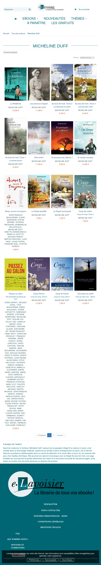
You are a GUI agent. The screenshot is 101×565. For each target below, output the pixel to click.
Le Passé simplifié (38, 211)
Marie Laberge (12, 372)
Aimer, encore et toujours (15, 211)
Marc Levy (11, 384)
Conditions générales (50, 522)
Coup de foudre (62, 293)
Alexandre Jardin (15, 369)
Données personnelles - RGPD (50, 516)
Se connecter (84, 9)
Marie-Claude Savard (15, 411)
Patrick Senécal (15, 418)
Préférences (34, 559)
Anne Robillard (14, 409)
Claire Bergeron (16, 218)
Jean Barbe (19, 329)
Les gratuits (62, 22)
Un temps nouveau (85, 157)
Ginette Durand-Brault (15, 232)
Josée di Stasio (11, 355)
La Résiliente (15, 103)
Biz (7, 331)
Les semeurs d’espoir (39, 103)
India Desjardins (13, 349)
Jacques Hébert (15, 236)
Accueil (6, 33)
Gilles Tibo (11, 321)
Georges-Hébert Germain (17, 363)
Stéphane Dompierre (15, 315)
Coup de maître (85, 211)
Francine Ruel (11, 244)
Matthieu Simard (13, 420)
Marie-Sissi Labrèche (17, 373)
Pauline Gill (18, 319)
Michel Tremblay (18, 422)
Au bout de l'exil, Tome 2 (62, 103)
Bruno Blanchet (17, 331)
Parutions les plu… (86, 57)
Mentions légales (50, 527)
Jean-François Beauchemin (14, 216)
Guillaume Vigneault (16, 425)
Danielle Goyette (15, 234)
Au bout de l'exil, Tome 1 (15, 157)
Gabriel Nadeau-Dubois (14, 395)
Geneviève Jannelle (15, 367)
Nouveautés (54, 18)
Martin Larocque (12, 239)
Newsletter (50, 504)
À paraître (36, 22)
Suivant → (61, 435)
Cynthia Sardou (19, 245)
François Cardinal (16, 337)
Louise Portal (18, 241)
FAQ (18, 534)
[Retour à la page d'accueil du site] (50, 7)
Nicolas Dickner (18, 353)
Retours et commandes (17, 546)
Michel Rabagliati (16, 404)
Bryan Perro (17, 398)
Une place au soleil (85, 293)
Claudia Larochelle (15, 377)
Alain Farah (12, 360)
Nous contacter (50, 510)
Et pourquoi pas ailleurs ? (62, 157)
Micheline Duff (15, 107)
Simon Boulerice (16, 308)
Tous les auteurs (18, 33)
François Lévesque (15, 382)
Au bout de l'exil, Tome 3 (85, 103)
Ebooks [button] (29, 18)
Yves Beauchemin (14, 306)
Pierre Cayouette (14, 310)
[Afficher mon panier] (75, 9)
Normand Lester (15, 379)
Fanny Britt (10, 333)
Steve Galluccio (15, 361)
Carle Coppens (15, 344)
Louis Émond (20, 358)
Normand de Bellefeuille (18, 225)
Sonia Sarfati (11, 302)
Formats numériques (10, 52)
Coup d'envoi (38, 293)
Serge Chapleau (15, 342)
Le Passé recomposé (62, 211)
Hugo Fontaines (14, 325)
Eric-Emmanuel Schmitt (16, 414)
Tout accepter (50, 559)
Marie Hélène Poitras (15, 401)
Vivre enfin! (39, 157)
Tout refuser (67, 559)
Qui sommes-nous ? (17, 539)
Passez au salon (15, 293)
